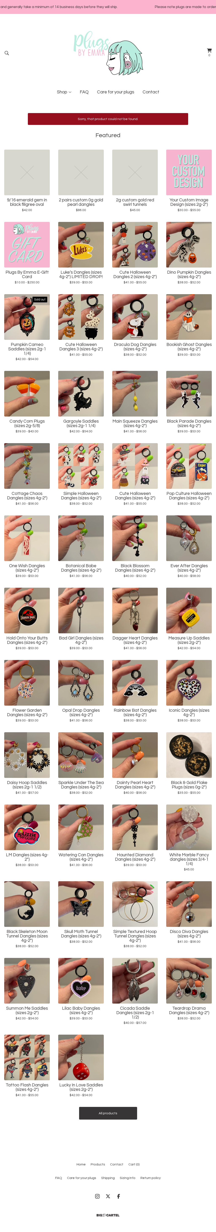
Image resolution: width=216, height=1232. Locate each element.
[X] (108, 1196)
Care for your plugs (115, 92)
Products (98, 1164)
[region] (108, 7)
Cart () (134, 1164)
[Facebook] (118, 1196)
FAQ (84, 92)
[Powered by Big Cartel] (108, 1215)
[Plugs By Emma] (108, 53)
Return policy (150, 1178)
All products (108, 1113)
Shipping (108, 1178)
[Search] (7, 53)
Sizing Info (127, 1178)
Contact (151, 92)
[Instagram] (97, 1196)
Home (81, 1164)
